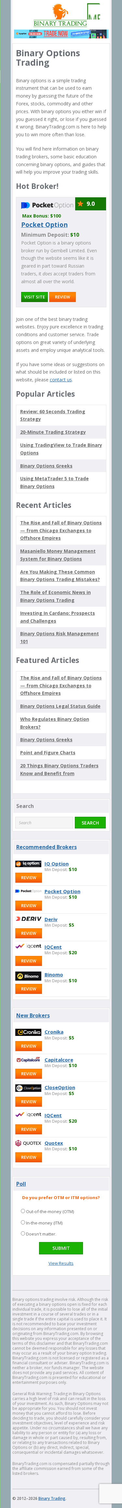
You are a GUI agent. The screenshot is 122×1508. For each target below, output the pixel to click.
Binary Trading (51, 1498)
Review (62, 297)
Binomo (54, 974)
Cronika (54, 1031)
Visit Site (34, 297)
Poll (21, 1183)
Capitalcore (59, 1059)
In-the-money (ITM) (44, 1223)
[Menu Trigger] (92, 11)
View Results (61, 1263)
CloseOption (60, 1087)
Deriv (51, 919)
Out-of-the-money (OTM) (50, 1211)
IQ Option (57, 863)
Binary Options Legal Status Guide (60, 706)
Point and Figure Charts (47, 752)
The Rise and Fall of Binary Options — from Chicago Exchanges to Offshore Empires (61, 530)
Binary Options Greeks (46, 739)
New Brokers (33, 1015)
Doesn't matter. (41, 1234)
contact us (61, 380)
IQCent (53, 947)
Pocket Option (44, 224)
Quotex (54, 1143)
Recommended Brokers (46, 847)
